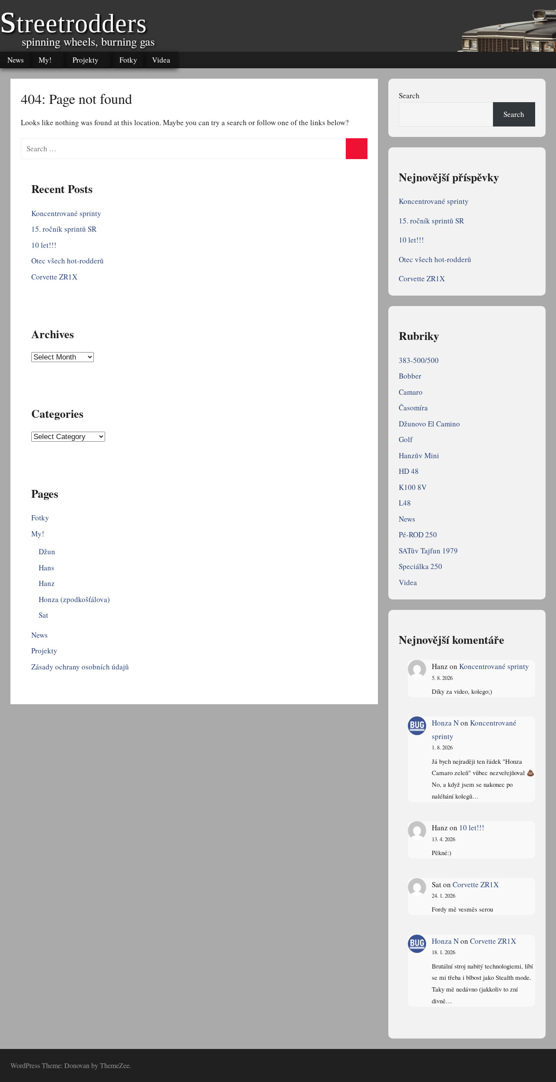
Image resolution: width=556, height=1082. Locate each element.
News (15, 60)
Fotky (128, 60)
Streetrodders (73, 23)
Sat (43, 615)
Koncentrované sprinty (66, 213)
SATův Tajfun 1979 (428, 551)
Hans (46, 568)
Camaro (411, 392)
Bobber (410, 376)
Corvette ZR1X (54, 277)
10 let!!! (43, 245)
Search (409, 95)
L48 (405, 503)
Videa (161, 60)
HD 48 (409, 471)
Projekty (86, 60)
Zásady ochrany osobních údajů (80, 667)
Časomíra (413, 408)
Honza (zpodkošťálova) (74, 599)
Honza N (445, 723)
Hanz (47, 583)
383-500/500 (419, 360)
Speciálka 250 (420, 566)
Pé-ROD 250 (418, 534)
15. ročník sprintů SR (63, 229)
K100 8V (413, 487)
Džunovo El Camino (429, 424)
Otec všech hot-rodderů (67, 261)
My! (45, 60)
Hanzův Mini (419, 455)
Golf (406, 439)
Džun (47, 551)
